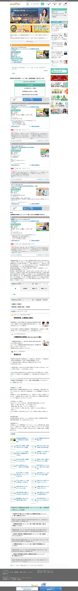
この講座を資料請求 (16, 62)
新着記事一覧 (64, 22)
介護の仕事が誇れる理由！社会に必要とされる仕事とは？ (22, 493)
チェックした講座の (29, 99)
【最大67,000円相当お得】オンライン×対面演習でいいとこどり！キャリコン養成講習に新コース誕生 (57, 55)
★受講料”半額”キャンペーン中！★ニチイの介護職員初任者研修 (25, 48)
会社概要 (14, 579)
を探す (55, 4)
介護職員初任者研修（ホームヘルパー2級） (28, 337)
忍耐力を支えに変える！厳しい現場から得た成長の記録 (43, 446)
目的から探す (23, 572)
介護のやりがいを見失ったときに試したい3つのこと (43, 481)
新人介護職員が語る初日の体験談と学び (43, 439)
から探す (48, 4)
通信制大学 (17, 354)
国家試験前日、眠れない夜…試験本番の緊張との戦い (22, 499)
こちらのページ (19, 561)
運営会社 (19, 579)
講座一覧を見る (29, 41)
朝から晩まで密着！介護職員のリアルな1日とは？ (22, 460)
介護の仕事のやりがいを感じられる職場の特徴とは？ (43, 493)
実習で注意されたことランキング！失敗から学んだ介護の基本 (43, 467)
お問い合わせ (6, 577)
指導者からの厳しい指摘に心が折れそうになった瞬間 (43, 460)
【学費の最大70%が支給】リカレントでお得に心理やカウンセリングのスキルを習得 (57, 46)
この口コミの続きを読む (17, 140)
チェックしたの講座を (51, 588)
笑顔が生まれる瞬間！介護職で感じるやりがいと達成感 (22, 446)
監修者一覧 (5, 573)
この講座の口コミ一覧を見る (43, 140)
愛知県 (45, 70)
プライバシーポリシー (26, 577)
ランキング (29, 572)
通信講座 (16, 572)
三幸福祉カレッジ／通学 (15, 387)
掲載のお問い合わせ (64, 0)
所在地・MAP (50, 572)
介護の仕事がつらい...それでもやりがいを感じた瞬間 (43, 473)
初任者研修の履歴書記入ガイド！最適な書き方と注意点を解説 (22, 440)
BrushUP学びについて (15, 577)
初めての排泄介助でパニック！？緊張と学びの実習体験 (22, 466)
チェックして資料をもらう (18, 217)
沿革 (45, 572)
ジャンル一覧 (10, 572)
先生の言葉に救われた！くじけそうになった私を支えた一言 (43, 500)
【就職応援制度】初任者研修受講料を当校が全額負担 (22, 147)
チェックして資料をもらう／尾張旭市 (20, 103)
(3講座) (30, 85)
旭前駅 (13, 73)
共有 (27, 4)
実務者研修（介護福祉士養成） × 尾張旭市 (21, 306)
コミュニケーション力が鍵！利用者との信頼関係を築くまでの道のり (22, 453)
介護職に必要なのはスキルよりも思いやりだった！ (43, 487)
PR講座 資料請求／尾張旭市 (18, 45)
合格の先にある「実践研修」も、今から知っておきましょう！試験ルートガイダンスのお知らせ (57, 28)
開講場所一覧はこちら (15, 56)
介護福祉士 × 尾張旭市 (16, 304)
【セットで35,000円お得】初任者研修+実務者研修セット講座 (24, 186)
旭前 (14, 294)
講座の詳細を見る (16, 126)
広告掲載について (6, 579)
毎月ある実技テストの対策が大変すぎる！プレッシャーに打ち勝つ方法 (22, 474)
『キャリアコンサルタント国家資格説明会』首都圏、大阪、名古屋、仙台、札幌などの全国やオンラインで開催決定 (59, 37)
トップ (4, 572)
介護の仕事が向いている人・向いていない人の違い (22, 487)
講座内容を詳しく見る (17, 60)
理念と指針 (39, 572)
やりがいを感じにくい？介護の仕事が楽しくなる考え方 (22, 481)
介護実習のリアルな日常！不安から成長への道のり (43, 452)
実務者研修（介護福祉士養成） (24, 318)
